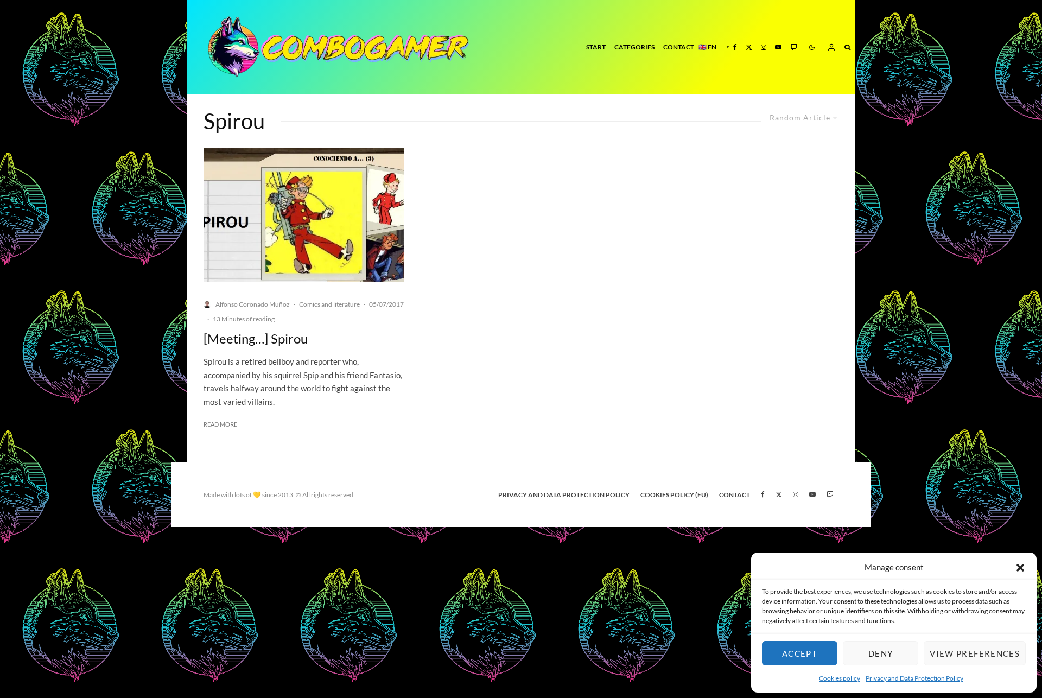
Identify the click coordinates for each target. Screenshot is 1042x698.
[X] (749, 47)
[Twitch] (793, 47)
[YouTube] (778, 47)
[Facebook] (735, 47)
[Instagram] (764, 47)
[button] (1020, 567)
